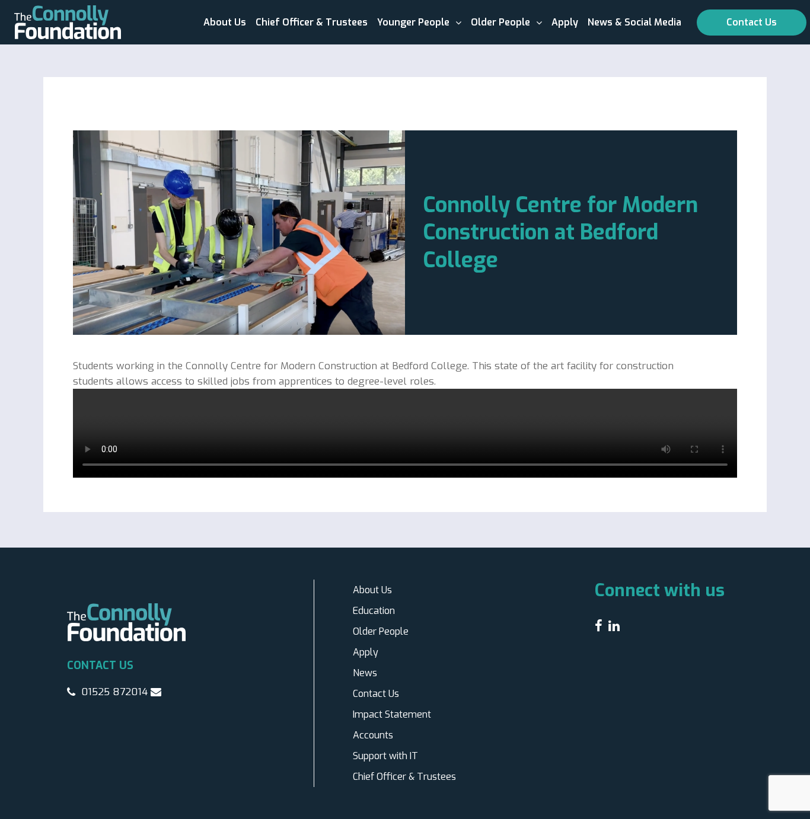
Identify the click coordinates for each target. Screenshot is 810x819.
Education (374, 610)
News (365, 673)
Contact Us (751, 22)
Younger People (413, 22)
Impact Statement (392, 714)
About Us (224, 22)
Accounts (373, 735)
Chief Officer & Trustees (312, 22)
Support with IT (385, 756)
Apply (564, 22)
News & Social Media (634, 22)
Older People (500, 22)
